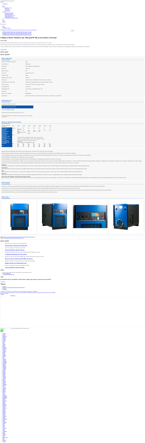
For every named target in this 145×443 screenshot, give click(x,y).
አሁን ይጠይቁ (2, 281)
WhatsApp (13, 295)
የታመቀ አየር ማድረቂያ (11, 292)
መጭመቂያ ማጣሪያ (3, 292)
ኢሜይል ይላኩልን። (3, 49)
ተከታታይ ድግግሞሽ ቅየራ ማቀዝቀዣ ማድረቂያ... (15, 250)
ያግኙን (4, 22)
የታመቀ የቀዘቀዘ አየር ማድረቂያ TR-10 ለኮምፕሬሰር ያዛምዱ (13, 238)
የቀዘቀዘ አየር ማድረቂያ (9, 13)
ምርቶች (4, 11)
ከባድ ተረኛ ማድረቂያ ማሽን (20, 292)
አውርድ (4, 21)
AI (3, 19)
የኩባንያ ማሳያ (7, 9)
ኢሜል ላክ (2, 294)
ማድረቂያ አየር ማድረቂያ (41, 292)
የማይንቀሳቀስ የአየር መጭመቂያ (31, 292)
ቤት (3, 5)
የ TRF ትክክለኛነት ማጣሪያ (9, 17)
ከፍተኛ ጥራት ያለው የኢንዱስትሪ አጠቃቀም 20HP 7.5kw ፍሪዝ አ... (19, 258)
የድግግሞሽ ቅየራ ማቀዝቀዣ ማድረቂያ (11, 18)
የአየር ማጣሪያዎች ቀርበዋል (50, 292)
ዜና (3, 20)
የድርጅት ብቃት (7, 10)
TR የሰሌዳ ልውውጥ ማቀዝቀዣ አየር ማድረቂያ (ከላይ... (16, 245)
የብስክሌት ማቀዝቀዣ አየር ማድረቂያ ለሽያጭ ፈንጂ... (16, 263)
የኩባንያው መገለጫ (8, 7)
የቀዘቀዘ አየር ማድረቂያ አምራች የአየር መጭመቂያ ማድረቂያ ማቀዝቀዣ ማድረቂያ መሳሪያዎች (19, 237)
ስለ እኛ (4, 6)
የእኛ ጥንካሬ (7, 8)
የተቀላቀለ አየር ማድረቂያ (9, 12)
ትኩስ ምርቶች (24, 291)
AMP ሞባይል (35, 291)
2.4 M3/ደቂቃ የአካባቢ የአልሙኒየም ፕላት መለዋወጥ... (16, 254)
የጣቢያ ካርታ (30, 291)
